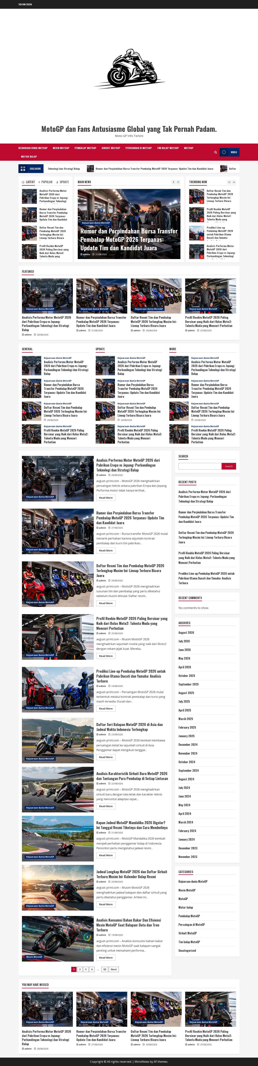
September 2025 (188, 684)
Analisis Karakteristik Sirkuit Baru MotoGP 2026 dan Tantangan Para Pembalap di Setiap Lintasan (58, 789)
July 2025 (184, 701)
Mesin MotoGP (61, 148)
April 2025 (184, 710)
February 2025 (187, 727)
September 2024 (188, 770)
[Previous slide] (173, 182)
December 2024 (188, 744)
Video (234, 152)
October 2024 (186, 762)
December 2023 (187, 848)
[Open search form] (215, 152)
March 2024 (185, 822)
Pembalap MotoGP (85, 148)
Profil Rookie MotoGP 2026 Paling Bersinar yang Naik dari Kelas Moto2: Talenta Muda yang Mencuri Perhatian (29, 251)
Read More (107, 498)
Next (114, 969)
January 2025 (186, 736)
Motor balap (29, 156)
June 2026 (184, 650)
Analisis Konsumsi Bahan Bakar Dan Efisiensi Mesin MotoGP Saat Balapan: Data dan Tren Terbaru (58, 939)
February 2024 (187, 831)
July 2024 (184, 788)
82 (104, 969)
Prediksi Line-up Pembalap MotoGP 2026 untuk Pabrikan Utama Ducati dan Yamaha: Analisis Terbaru (196, 196)
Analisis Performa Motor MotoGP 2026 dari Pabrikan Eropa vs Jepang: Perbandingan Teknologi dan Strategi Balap (196, 214)
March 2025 (185, 719)
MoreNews (142, 1062)
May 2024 (184, 805)
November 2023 (187, 857)
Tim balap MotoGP (168, 148)
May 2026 (184, 658)
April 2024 (184, 814)
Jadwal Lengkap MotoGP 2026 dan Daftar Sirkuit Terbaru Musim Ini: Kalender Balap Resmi (58, 888)
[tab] (28, 182)
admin (86, 254)
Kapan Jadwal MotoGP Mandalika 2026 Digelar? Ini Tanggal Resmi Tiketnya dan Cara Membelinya (58, 838)
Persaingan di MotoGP (138, 148)
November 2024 (187, 753)
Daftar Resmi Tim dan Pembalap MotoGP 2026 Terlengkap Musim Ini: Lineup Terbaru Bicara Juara (124, 239)
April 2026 (184, 667)
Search (183, 456)
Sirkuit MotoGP (111, 148)
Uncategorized (187, 950)
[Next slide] (178, 182)
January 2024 (186, 839)
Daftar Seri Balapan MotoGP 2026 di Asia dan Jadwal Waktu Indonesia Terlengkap (58, 740)
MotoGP (188, 148)
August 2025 (186, 693)
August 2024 (186, 779)
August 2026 (186, 632)
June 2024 (184, 796)
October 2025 (186, 676)
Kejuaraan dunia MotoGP (33, 148)
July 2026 (184, 641)
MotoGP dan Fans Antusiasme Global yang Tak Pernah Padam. (129, 128)
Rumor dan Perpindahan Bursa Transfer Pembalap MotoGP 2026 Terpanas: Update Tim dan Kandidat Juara (84, 168)
